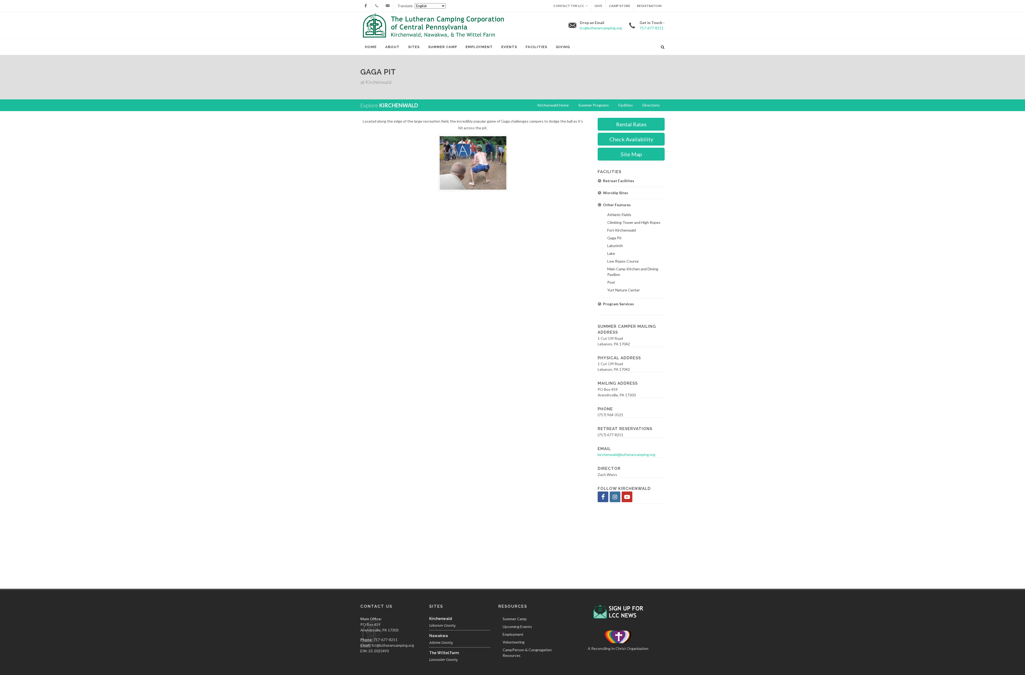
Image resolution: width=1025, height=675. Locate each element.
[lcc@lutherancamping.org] (387, 6)
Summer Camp (442, 47)
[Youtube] (627, 496)
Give (598, 6)
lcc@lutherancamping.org (393, 645)
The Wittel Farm (444, 653)
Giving (563, 47)
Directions (651, 105)
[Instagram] (615, 496)
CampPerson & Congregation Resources (527, 652)
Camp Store (619, 6)
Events (509, 47)
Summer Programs (593, 105)
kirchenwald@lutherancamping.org (626, 454)
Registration (649, 6)
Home (371, 47)
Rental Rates (631, 124)
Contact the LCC (568, 6)
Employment (479, 47)
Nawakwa (438, 636)
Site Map (631, 154)
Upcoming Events (517, 626)
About (392, 47)
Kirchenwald (398, 105)
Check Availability (631, 139)
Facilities (536, 47)
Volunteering (514, 642)
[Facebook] (365, 6)
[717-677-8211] (376, 6)
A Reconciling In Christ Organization (618, 648)
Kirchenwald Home (553, 105)
